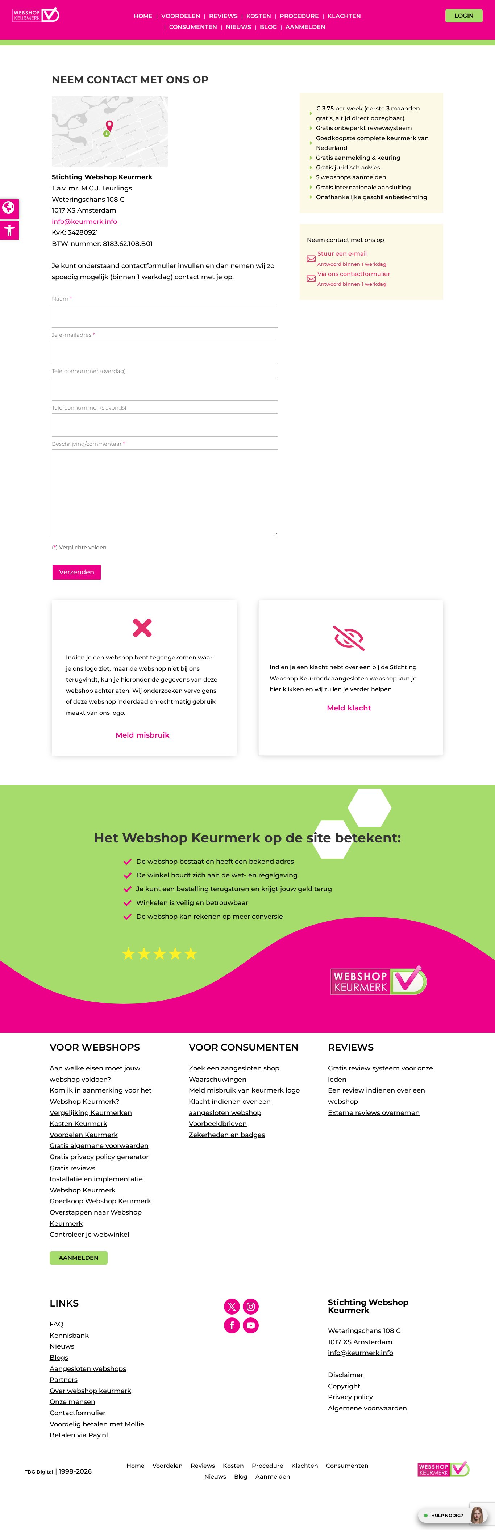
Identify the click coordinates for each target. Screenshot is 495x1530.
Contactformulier (77, 1413)
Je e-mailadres (73, 334)
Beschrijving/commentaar (88, 443)
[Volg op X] (232, 1307)
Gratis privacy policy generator (99, 1157)
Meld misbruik (143, 735)
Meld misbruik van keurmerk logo (244, 1090)
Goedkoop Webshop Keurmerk (100, 1201)
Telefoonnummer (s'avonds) (89, 407)
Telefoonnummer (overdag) (89, 371)
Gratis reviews (72, 1168)
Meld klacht (349, 708)
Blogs (59, 1358)
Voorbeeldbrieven (218, 1124)
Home (143, 17)
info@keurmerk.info (84, 222)
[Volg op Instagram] (251, 1307)
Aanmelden (305, 27)
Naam (62, 298)
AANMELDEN (79, 1257)
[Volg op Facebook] (232, 1325)
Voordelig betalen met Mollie (97, 1424)
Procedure (299, 17)
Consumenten (193, 27)
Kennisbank (69, 1336)
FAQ (56, 1324)
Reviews (223, 17)
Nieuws (238, 27)
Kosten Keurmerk (78, 1124)
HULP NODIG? (447, 1515)
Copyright (344, 1386)
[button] (9, 230)
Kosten (258, 17)
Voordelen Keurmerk (84, 1135)
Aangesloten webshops (88, 1369)
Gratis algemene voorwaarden (99, 1146)
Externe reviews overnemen (374, 1113)
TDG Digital (39, 1472)
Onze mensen (72, 1402)
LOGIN (464, 15)
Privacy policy (350, 1397)
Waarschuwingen (217, 1079)
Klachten (344, 17)
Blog (268, 27)
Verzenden (76, 572)
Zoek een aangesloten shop (234, 1068)
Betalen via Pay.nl (79, 1435)
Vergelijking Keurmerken (91, 1113)
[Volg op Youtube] (251, 1325)
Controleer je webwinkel (89, 1234)
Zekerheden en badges (227, 1135)
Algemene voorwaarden (367, 1408)
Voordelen (180, 17)
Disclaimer (345, 1375)
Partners (64, 1380)
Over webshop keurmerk (90, 1391)
